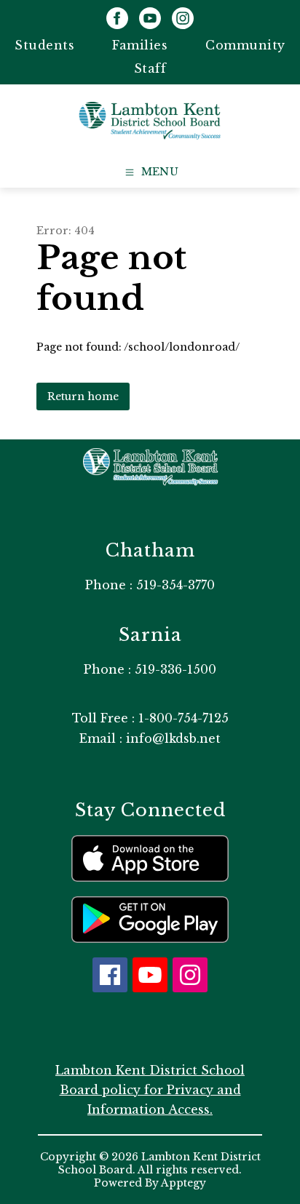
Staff (150, 68)
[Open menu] (150, 172)
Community (245, 45)
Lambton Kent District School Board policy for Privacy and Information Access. (150, 1090)
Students (44, 45)
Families (139, 45)
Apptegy (183, 1182)
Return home (83, 396)
